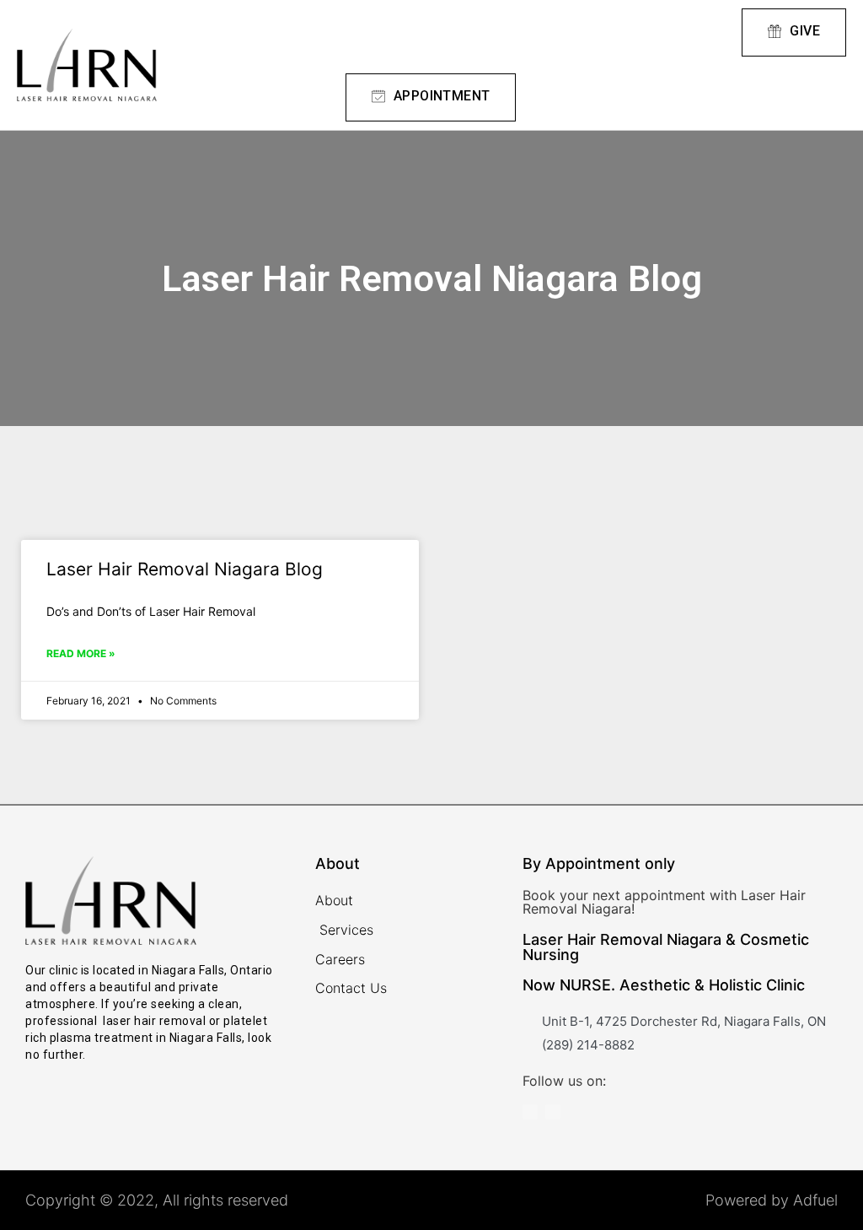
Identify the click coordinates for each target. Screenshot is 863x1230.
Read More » (80, 653)
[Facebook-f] (552, 1111)
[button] (607, 32)
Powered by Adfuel (771, 1200)
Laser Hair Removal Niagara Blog (184, 569)
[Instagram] (530, 1111)
